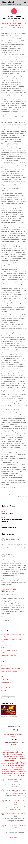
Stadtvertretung (7, 769)
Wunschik (17, 25)
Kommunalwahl (19, 756)
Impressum (13, 736)
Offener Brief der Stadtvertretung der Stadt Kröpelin (14, 18)
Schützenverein (21, 765)
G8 (12, 754)
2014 (8, 748)
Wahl (24, 773)
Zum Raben (20, 775)
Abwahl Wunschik (22, 23)
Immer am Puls (8, 494)
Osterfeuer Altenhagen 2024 (8, 655)
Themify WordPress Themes (19, 839)
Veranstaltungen (16, 773)
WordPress (10, 839)
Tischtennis (23, 769)
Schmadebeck (8, 765)
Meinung (18, 761)
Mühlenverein (4, 763)
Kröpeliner (22, 758)
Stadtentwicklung (18, 767)
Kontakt (21, 734)
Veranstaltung (6, 773)
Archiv (3, 695)
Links (16, 734)
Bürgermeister (19, 750)
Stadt (12, 767)
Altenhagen (20, 748)
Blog (13, 750)
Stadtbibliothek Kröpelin (7, 674)
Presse (23, 763)
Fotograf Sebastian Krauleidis (9, 671)
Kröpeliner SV (10, 761)
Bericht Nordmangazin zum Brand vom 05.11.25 (13, 634)
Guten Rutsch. (20, 496)
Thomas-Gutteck (5, 687)
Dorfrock (14, 752)
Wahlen (13, 25)
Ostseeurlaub (4, 665)
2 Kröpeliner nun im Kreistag (18, 790)
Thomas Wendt (8, 825)
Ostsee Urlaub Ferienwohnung (9, 685)
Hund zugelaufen (19, 779)
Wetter (9, 775)
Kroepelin (13, 758)
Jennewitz (21, 754)
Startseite (6, 734)
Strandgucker (4, 679)
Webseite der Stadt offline (20, 825)
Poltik (9, 25)
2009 (5, 748)
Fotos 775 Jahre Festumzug (8, 645)
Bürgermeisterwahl (6, 752)
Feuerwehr (21, 752)
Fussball (7, 754)
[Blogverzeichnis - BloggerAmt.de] (20, 742)
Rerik (2, 676)
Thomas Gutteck (6, 23)
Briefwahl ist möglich (8, 527)
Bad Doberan (8, 750)
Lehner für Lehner (7, 514)
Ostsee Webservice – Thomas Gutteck (11, 668)
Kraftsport (5, 758)
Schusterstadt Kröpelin (7, 682)
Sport (8, 767)
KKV (14, 756)
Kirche (11, 756)
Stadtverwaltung (17, 769)
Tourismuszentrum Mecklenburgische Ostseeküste (14, 771)
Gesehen (16, 754)
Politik (14, 23)
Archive (12, 734)
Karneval (6, 756)
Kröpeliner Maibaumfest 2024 (9, 650)
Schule (15, 765)
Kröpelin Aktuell (13, 837)
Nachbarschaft (11, 763)
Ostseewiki (4, 690)
